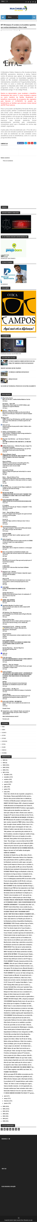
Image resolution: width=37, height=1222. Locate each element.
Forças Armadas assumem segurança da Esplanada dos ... (19, 933)
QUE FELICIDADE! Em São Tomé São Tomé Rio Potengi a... (19, 885)
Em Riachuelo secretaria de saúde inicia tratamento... (18, 944)
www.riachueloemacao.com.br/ (11, 716)
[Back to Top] (19, 1218)
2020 (4, 765)
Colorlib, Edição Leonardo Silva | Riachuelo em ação (20, 1220)
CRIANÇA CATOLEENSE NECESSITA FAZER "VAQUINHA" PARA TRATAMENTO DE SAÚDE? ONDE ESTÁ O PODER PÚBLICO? (17, 494)
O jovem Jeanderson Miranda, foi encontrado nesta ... (18, 975)
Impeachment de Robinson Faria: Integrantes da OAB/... (19, 1032)
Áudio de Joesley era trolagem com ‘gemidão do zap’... (18, 1076)
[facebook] (26, 2)
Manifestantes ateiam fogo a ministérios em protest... (18, 942)
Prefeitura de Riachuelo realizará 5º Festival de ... (17, 1053)
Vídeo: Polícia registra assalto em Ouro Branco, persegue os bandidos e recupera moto (17, 666)
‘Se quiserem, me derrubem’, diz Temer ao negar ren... (18, 1010)
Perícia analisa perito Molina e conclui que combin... (18, 949)
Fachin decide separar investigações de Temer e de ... (18, 827)
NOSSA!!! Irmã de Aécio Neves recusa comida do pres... (18, 907)
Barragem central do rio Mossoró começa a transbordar (17, 690)
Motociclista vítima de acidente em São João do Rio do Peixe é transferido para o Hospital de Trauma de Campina (17, 412)
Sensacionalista (7, 633)
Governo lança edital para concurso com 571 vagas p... (18, 958)
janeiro (6, 1103)
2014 (4, 1111)
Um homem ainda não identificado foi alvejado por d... (18, 893)
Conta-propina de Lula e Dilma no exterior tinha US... (18, 1055)
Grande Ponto (6, 708)
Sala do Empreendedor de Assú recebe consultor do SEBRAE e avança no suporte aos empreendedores (18, 541)
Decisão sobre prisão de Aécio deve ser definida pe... (18, 798)
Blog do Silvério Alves (8, 619)
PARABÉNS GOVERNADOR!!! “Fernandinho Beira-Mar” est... (19, 904)
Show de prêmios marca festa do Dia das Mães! (16, 1036)
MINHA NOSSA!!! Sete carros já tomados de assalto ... (18, 836)
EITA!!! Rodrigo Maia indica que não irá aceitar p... (17, 984)
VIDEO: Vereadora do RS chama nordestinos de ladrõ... (18, 951)
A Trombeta (6, 505)
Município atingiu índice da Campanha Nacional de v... (18, 883)
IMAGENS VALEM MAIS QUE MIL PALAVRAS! (11, 368)
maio (5, 791)
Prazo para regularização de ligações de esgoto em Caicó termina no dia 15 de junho (17, 514)
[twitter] (33, 2)
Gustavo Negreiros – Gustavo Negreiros (13, 648)
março (5, 1098)
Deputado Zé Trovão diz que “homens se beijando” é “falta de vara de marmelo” (17, 507)
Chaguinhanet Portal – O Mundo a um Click (14, 626)
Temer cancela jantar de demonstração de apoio (17, 1029)
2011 (4, 1118)
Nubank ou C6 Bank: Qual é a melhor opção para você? (16, 535)
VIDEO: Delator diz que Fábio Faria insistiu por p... (17, 1048)
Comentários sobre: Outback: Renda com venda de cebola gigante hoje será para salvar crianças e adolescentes (16, 712)
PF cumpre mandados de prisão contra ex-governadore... (19, 996)
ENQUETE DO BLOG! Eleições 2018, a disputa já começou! (19, 803)
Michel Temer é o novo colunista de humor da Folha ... (18, 1006)
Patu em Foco (6, 425)
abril (5, 1096)
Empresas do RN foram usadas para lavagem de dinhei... (19, 843)
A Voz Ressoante (7, 657)
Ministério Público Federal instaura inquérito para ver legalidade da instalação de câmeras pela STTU (16, 696)
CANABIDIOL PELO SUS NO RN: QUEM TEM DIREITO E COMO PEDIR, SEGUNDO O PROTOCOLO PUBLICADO (17, 456)
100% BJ (5, 653)
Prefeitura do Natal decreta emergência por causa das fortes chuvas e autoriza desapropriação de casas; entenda (16, 581)
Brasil (3, 726)
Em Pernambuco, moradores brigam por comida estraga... (19, 834)
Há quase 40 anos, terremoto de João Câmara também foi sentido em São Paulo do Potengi (17, 487)
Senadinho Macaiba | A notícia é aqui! (13, 605)
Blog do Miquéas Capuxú (9, 454)
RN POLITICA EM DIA (8, 493)
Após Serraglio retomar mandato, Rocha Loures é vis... (18, 824)
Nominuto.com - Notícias (9, 571)
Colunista (4, 732)
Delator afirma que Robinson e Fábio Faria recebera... (18, 1041)
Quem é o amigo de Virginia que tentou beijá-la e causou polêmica (17, 472)
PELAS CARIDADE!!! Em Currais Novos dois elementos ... (18, 989)
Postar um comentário (8, 161)
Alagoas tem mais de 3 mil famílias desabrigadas (17, 850)
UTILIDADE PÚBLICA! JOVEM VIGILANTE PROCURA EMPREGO (19, 900)
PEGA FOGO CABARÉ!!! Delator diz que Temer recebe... (18, 1058)
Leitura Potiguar (7, 671)
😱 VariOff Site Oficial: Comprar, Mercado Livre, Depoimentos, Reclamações (15, 628)
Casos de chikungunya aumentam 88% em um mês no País (19, 878)
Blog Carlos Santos (8, 398)
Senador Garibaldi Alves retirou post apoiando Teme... (18, 987)
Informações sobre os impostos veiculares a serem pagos (17, 548)
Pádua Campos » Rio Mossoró (11, 689)
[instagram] (28, 2)
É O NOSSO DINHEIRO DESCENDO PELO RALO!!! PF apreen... (19, 1093)
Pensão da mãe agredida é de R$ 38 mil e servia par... (18, 881)
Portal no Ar (6, 719)
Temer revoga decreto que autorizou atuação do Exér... (18, 916)
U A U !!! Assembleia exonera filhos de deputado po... (18, 876)
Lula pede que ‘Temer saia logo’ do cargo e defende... (18, 1050)
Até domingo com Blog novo (9, 649)
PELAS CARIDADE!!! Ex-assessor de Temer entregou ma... (19, 973)
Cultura (3, 735)
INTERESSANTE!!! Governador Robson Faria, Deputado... (18, 857)
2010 (4, 1121)
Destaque (4, 738)
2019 (4, 767)
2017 (4, 772)
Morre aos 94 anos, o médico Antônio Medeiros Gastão (16, 399)
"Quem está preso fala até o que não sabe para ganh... (18, 845)
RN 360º (5, 559)
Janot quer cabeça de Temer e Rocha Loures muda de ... (19, 812)
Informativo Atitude (8, 470)
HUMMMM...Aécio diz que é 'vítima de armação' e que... (18, 963)
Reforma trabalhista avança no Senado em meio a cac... (19, 966)
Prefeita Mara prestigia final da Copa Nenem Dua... (17, 1034)
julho (5, 787)
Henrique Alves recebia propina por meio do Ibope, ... (18, 897)
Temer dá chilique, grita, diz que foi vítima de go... (17, 1043)
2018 (4, 770)
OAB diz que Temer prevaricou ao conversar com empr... (19, 1008)
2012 (4, 1116)
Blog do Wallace (7, 461)
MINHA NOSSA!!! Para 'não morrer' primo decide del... (18, 947)
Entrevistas (4, 741)
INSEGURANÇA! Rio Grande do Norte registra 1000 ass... (18, 890)
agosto (6, 784)
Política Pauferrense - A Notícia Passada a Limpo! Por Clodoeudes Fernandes (17, 446)
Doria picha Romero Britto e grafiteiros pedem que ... (18, 860)
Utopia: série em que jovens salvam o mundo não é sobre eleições (17, 635)
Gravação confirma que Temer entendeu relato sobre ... (18, 1088)
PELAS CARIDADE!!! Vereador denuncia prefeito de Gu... (18, 961)
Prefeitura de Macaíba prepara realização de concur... (18, 801)
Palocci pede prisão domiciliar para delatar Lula (17, 810)
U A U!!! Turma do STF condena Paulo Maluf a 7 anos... (18, 982)
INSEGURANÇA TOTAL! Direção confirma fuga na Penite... (19, 923)
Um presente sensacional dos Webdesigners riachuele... (19, 1027)
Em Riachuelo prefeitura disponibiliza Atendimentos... (18, 921)
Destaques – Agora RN (9, 403)
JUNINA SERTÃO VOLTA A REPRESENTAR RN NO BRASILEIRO (17, 501)
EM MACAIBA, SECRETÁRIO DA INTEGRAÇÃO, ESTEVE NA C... (19, 817)
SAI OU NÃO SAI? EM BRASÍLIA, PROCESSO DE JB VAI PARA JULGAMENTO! (18, 386)
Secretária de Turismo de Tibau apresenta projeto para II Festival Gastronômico (17, 561)
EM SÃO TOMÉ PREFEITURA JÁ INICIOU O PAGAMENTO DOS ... (19, 914)
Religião (4, 747)
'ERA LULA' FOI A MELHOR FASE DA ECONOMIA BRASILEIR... (19, 848)
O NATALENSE (6, 566)
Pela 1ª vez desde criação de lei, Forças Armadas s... (18, 928)
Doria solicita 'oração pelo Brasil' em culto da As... (17, 1017)
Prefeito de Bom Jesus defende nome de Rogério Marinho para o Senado (17, 614)
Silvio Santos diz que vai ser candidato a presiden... (18, 1022)
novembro (6, 777)
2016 (4, 1106)
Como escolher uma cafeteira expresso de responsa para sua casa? (17, 553)
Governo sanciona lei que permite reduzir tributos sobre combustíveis (17, 427)
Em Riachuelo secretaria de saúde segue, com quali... (18, 862)
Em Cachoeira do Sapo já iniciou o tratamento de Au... (18, 874)
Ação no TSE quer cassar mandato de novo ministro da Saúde (16, 703)
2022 (4, 760)
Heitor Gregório (7, 539)
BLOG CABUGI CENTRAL (9, 641)
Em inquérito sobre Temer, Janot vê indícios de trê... (18, 1065)
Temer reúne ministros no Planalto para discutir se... (18, 918)
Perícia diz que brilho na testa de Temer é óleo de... (18, 1025)
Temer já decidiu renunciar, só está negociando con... (18, 1086)
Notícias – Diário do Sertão (10, 411)
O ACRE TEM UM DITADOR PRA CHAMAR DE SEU (14, 588)
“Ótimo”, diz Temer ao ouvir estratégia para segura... (18, 1083)
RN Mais (5, 681)
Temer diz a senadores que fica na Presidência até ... (18, 937)
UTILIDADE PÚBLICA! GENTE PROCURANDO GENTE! (17, 911)
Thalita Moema (6, 694)
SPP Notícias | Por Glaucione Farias (12, 612)
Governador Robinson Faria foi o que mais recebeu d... (18, 1090)
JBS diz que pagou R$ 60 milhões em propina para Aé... (19, 1074)
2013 (4, 1114)
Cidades (3, 729)
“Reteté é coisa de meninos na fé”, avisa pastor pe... (18, 895)
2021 (4, 762)
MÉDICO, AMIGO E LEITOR (9, 601)
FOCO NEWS (6, 587)
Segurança (4, 753)
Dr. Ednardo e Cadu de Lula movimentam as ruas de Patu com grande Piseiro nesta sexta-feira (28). (17, 449)
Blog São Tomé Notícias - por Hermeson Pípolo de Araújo (16, 439)
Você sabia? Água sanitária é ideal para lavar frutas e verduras (16, 521)
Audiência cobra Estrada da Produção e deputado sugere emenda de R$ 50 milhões (17, 573)
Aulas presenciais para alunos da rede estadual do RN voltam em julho (16, 607)
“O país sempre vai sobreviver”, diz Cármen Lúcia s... (18, 1046)
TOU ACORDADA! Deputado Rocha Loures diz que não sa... (19, 1001)
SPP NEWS (5, 485)
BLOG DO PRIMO (7, 533)
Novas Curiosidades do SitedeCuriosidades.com (15, 552)
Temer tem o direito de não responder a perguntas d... (18, 794)
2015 (4, 1109)
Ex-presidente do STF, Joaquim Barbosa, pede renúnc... (19, 1081)
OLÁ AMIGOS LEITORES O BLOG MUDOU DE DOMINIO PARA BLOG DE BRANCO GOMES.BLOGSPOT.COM (16, 642)
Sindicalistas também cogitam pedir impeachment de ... (19, 1013)
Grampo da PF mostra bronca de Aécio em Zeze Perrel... (19, 815)
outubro (6, 779)
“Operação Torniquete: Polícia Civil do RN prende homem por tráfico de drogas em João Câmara (17, 528)
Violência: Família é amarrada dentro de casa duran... (18, 829)
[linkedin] (31, 2)
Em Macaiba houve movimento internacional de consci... (19, 869)
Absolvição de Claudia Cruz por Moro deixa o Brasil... (18, 855)
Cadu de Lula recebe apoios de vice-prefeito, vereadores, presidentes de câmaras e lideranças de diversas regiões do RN (17, 480)
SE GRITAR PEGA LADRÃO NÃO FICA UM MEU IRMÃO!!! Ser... (19, 1067)
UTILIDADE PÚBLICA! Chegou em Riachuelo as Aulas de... (19, 871)
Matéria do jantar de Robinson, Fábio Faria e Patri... (18, 977)
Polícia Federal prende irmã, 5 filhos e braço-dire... (17, 926)
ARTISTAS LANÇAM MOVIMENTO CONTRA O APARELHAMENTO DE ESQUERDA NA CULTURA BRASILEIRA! (17, 659)
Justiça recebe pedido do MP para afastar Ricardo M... (18, 867)
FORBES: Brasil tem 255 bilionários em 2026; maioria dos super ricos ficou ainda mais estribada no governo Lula (17, 419)
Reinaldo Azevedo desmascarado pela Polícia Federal (18, 956)
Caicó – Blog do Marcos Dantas (11, 512)
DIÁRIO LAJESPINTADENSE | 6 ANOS (12, 432)
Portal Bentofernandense (9, 526)
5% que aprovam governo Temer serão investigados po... (19, 909)
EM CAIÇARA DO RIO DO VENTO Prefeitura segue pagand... (19, 808)
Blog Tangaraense (7, 546)
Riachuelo (4, 750)
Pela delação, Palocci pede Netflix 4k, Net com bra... (18, 796)
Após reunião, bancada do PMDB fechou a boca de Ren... (19, 822)
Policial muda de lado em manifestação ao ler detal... (18, 935)
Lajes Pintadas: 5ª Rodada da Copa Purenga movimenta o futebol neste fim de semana (17, 434)
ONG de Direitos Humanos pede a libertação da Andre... (18, 1079)
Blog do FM (6, 578)
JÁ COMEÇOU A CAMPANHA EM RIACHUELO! (19, 372)
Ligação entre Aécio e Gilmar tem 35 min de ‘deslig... (18, 1039)
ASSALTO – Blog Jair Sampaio (10, 664)
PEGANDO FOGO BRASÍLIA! (10, 1072)
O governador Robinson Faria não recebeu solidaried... (18, 1020)
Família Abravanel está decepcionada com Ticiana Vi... (18, 805)
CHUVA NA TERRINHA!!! (10, 852)
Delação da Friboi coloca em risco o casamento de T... (18, 992)
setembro (6, 782)
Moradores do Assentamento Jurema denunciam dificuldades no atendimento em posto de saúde (15, 683)
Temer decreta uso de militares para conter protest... (18, 940)
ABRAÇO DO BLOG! (13, 379)
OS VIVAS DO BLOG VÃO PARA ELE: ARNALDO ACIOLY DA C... (19, 970)
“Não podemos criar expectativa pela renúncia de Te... (18, 831)
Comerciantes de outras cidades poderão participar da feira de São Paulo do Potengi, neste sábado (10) (16, 621)
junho (5, 789)
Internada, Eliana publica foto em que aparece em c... (18, 838)
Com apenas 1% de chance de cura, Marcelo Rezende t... (19, 968)
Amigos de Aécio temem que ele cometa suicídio (17, 994)
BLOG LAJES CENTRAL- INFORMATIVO (12, 701)
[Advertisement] (18, 182)
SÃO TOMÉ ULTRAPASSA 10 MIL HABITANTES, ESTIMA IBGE (17, 441)
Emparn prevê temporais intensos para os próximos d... (19, 864)
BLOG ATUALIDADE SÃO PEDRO (10, 500)
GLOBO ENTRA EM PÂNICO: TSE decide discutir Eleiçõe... (19, 954)
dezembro (6, 774)
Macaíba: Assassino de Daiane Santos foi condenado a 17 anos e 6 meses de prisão (17, 594)
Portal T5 (5, 519)
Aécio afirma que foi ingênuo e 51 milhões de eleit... (18, 1003)
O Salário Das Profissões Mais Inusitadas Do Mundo (16, 567)
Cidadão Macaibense (8, 593)
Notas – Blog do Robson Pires (11, 477)
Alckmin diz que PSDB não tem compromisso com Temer (19, 888)
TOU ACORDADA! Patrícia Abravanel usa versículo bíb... (18, 1015)
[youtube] (35, 2)
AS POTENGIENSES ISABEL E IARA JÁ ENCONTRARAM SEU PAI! (20, 902)
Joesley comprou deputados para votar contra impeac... (19, 1060)
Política (3, 744)
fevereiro (6, 1101)
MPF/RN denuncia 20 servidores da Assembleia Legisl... (19, 820)
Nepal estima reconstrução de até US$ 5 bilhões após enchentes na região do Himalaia (16, 405)
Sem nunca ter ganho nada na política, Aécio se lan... (18, 930)
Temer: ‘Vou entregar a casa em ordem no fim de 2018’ (18, 841)
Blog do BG (6, 418)
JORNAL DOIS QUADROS (9, 600)
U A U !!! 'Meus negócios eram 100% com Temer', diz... (18, 1069)
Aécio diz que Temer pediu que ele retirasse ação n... (18, 1062)
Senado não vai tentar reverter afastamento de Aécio (18, 980)
